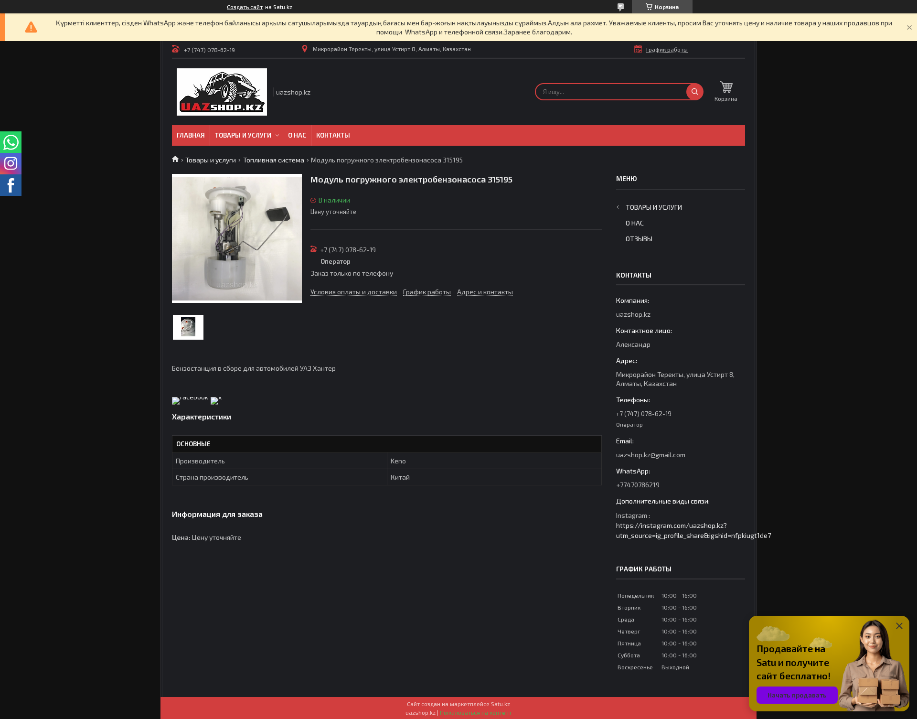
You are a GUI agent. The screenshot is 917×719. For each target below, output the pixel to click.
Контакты (333, 135)
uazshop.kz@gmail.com (650, 455)
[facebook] (190, 397)
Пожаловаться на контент (476, 712)
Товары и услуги (243, 135)
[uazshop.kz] (222, 92)
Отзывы (639, 239)
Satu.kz (500, 703)
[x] (216, 397)
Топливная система (273, 160)
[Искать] (695, 91)
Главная (191, 135)
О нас (297, 135)
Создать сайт (245, 6)
